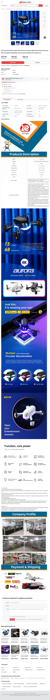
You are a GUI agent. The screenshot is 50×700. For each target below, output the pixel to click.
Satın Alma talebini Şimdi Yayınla (35, 619)
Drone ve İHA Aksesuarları (17, 8)
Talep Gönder (13, 62)
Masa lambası (4, 672)
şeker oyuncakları (16, 669)
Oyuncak (3, 669)
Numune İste (26, 65)
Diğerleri (14, 672)
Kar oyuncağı (15, 667)
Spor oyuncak (39, 667)
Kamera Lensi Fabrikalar (6, 683)
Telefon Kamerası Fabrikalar (32, 683)
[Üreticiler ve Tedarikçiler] (25, 2)
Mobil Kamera (42, 683)
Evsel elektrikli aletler (41, 669)
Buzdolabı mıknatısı (29, 669)
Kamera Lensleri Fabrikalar (19, 683)
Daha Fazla (3, 688)
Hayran (2, 667)
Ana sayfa (3, 8)
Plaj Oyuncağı (27, 667)
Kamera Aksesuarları (17, 686)
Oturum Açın (22, 93)
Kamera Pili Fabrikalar (6, 686)
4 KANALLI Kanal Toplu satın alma (30, 686)
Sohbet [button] (38, 62)
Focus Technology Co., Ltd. (24, 693)
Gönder (12, 619)
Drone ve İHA (25, 8)
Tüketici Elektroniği (9, 8)
